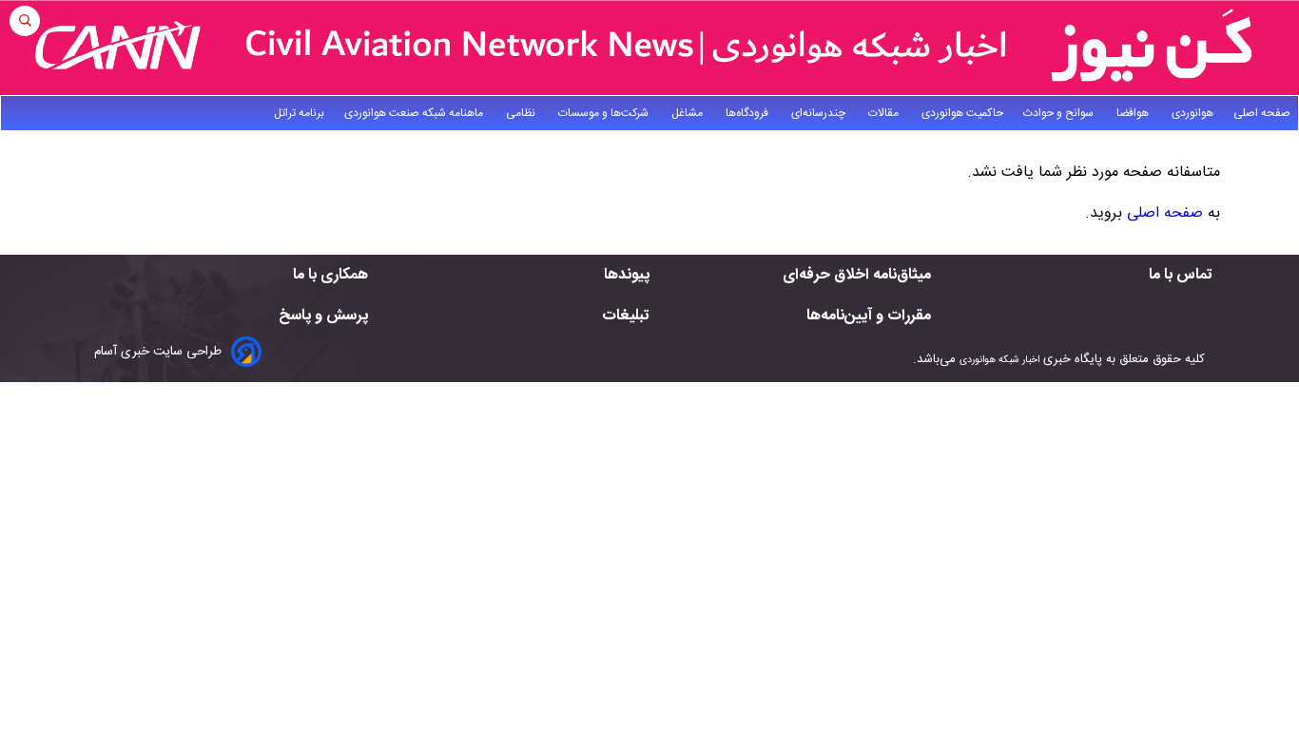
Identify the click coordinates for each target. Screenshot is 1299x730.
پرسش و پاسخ (323, 316)
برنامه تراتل (299, 113)
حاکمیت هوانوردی (962, 113)
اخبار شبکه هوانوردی (999, 360)
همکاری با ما (330, 275)
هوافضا (1134, 113)
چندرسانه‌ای (819, 113)
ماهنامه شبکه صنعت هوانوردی (415, 113)
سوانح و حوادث (1059, 113)
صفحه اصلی (1261, 113)
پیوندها (627, 275)
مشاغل (688, 113)
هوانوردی (1192, 113)
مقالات (885, 113)
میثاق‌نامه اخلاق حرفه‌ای (857, 275)
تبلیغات (626, 316)
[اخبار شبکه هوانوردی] (649, 47)
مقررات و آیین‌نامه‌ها (868, 316)
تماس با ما (1180, 275)
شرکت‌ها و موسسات (604, 113)
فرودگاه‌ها (748, 113)
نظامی (522, 113)
